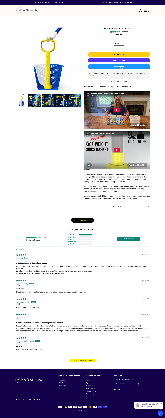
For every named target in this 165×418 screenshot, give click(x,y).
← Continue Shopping (83, 220)
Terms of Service (63, 385)
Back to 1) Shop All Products (83, 360)
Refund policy (90, 394)
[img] (21, 255)
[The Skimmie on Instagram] (119, 390)
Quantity (119, 43)
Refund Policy (62, 383)
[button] (115, 32)
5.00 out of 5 (41, 238)
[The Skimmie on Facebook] (115, 390)
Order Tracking (90, 388)
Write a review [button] (129, 239)
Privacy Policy (63, 380)
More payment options (119, 82)
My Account (89, 383)
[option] (48, 2)
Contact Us (89, 385)
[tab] (88, 87)
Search (88, 380)
